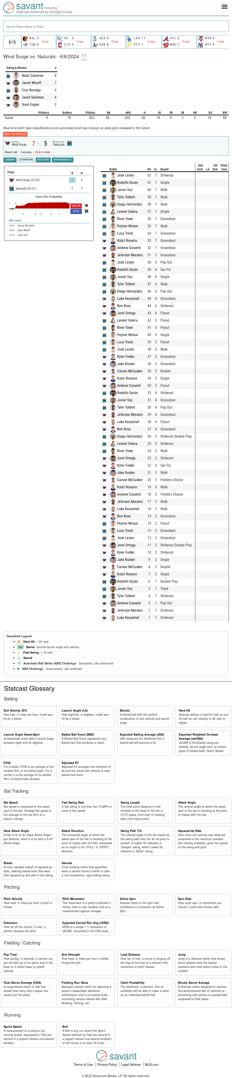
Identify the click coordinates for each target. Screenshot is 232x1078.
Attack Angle (187, 802)
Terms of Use (84, 1064)
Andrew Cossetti (129, 248)
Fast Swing (31, 652)
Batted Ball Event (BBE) (78, 734)
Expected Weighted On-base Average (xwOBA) (198, 736)
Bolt (65, 1027)
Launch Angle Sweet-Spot (21, 734)
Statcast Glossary (29, 688)
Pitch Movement (73, 899)
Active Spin (128, 899)
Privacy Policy (107, 1064)
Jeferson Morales (130, 255)
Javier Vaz (125, 190)
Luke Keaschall (128, 298)
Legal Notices (131, 1064)
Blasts (8, 863)
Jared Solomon (33, 97)
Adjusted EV (70, 763)
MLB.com (152, 1064)
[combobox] (116, 26)
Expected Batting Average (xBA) (142, 734)
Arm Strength (71, 954)
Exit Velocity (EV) (15, 710)
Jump (182, 954)
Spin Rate (184, 899)
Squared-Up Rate (189, 831)
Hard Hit (29, 642)
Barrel (30, 647)
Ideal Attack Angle (16, 831)
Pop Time (10, 954)
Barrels (125, 710)
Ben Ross (124, 306)
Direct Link (11, 152)
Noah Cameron (33, 75)
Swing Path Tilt (131, 831)
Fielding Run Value (75, 983)
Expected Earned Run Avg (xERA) (85, 923)
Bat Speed (11, 802)
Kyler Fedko (125, 356)
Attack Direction (73, 831)
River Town (125, 219)
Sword (27, 658)
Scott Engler (30, 104)
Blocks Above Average (194, 983)
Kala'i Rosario (127, 240)
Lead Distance (130, 954)
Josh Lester (125, 175)
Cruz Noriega (31, 90)
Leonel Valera (127, 211)
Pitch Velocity (13, 899)
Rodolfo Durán (127, 182)
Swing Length (130, 802)
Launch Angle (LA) (75, 710)
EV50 (7, 763)
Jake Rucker (126, 364)
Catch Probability (133, 983)
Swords (67, 863)
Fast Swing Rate (73, 802)
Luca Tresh (125, 233)
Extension (10, 923)
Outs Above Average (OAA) (22, 983)
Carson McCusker (130, 371)
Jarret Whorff (31, 83)
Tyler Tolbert (126, 197)
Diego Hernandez (129, 204)
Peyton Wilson (127, 226)
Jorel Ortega (126, 313)
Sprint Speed (13, 1027)
